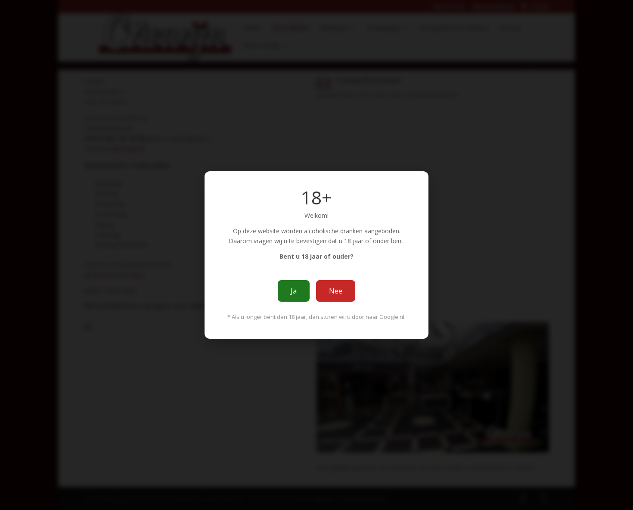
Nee (335, 291)
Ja (294, 291)
